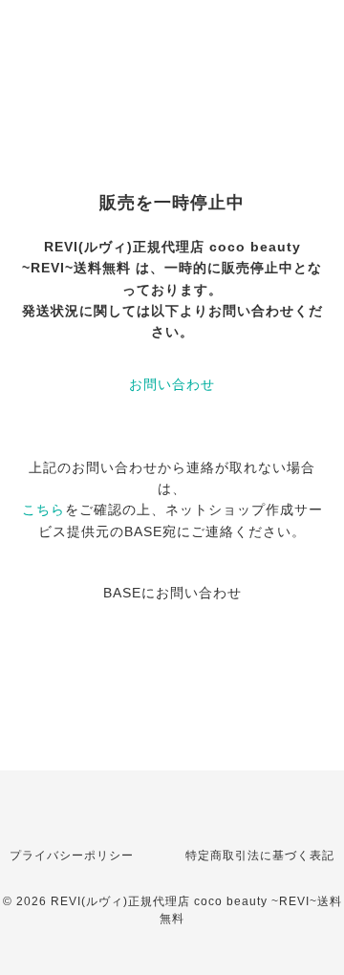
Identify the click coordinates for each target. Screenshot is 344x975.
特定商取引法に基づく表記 (259, 855)
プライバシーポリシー (72, 855)
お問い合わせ (172, 384)
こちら (43, 509)
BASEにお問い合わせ (172, 592)
